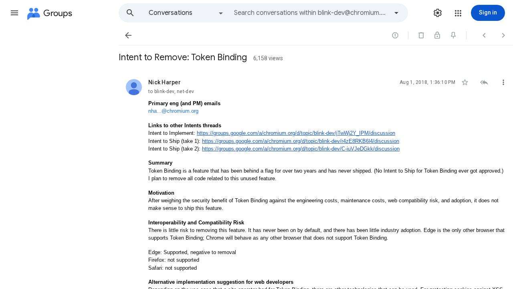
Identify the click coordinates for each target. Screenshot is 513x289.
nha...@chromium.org (173, 111)
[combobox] (311, 13)
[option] (186, 13)
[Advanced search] (396, 13)
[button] (14, 12)
